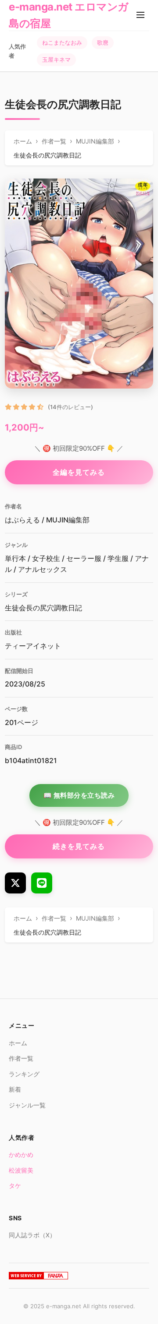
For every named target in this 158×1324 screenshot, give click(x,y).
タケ (15, 1185)
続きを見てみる (79, 846)
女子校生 (46, 558)
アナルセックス (42, 569)
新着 (15, 1089)
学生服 (118, 558)
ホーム (18, 1043)
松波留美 (21, 1170)
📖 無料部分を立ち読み (79, 795)
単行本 (15, 558)
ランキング (24, 1074)
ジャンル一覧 (27, 1105)
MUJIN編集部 (68, 519)
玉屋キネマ (56, 59)
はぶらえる (22, 519)
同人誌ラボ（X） (32, 1235)
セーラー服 (83, 558)
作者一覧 (21, 1058)
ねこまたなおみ (62, 42)
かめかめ (21, 1154)
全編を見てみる (79, 472)
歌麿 (102, 42)
